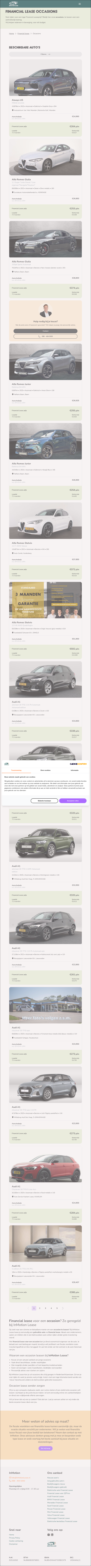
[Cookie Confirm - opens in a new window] (78, 764)
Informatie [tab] (74, 770)
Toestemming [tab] (16, 770)
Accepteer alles (73, 801)
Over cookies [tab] (45, 770)
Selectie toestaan (44, 801)
